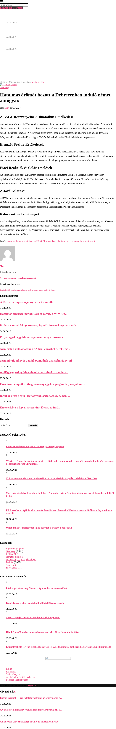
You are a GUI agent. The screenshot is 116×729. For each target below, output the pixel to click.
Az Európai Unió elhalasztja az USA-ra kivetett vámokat (29, 721)
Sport (8, 74)
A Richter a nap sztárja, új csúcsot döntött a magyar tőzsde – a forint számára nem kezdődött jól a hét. (58, 43)
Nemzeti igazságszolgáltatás (19, 68)
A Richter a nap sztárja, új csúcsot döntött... (27, 302)
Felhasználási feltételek (17, 679)
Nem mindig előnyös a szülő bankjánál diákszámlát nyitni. (36, 360)
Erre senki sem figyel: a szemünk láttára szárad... (30, 407)
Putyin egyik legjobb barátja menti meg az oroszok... (32, 337)
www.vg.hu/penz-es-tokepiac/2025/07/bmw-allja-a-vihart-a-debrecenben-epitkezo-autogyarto (51, 241)
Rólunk (9, 669)
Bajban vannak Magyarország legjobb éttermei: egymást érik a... (40, 325)
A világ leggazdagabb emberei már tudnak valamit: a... (34, 372)
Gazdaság (10, 60)
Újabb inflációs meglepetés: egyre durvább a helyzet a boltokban (39, 527)
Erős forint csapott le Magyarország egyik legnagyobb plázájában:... (42, 384)
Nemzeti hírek (12, 66)
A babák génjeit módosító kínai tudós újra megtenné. (33, 617)
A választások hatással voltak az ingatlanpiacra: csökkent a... (31, 709)
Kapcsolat (11, 671)
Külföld (9, 63)
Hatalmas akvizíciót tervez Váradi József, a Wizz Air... (33, 313)
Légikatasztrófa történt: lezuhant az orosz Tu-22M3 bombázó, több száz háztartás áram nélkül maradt (58, 647)
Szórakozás (11, 77)
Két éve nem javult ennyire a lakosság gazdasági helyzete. (35, 446)
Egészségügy (12, 57)
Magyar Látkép (38, 82)
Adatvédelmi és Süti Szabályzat (21, 677)
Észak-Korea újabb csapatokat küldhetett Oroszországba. (35, 603)
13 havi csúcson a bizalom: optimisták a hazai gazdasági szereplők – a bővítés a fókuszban (51, 478)
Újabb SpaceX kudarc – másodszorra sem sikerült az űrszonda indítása (42, 632)
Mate (7, 107)
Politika (9, 71)
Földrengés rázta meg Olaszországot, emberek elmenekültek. (37, 588)
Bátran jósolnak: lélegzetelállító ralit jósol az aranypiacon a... (31, 698)
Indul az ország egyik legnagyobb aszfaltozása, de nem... (35, 395)
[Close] (1, 2)
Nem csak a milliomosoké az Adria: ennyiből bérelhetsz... (35, 348)
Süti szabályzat (13, 674)
